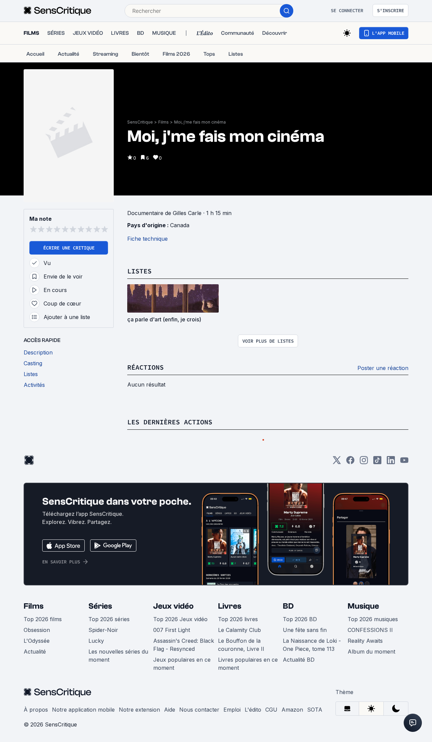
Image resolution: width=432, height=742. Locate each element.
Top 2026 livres (238, 639)
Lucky (96, 661)
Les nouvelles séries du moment (118, 675)
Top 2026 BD (300, 639)
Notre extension (139, 729)
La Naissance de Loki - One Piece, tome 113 (312, 665)
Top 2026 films (43, 639)
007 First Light (171, 650)
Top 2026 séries (109, 639)
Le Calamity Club (239, 650)
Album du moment (371, 671)
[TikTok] (377, 482)
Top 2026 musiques (373, 639)
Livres (229, 626)
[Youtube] (404, 482)
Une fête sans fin (305, 650)
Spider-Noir (103, 650)
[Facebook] (350, 482)
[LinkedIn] (391, 482)
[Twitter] (337, 482)
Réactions (145, 380)
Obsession (37, 650)
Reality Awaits (365, 661)
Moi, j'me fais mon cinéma (200, 122)
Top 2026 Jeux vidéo (180, 639)
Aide (169, 729)
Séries (100, 626)
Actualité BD (299, 680)
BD (288, 626)
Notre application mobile (83, 729)
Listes (139, 277)
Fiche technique (147, 238)
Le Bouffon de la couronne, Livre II (241, 665)
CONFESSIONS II (370, 650)
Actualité (35, 671)
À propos (36, 729)
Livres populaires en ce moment (248, 684)
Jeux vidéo (173, 626)
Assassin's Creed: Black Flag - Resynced (183, 665)
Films (163, 122)
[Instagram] (364, 482)
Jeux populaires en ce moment (182, 684)
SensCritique (140, 122)
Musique (363, 626)
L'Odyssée (37, 661)
